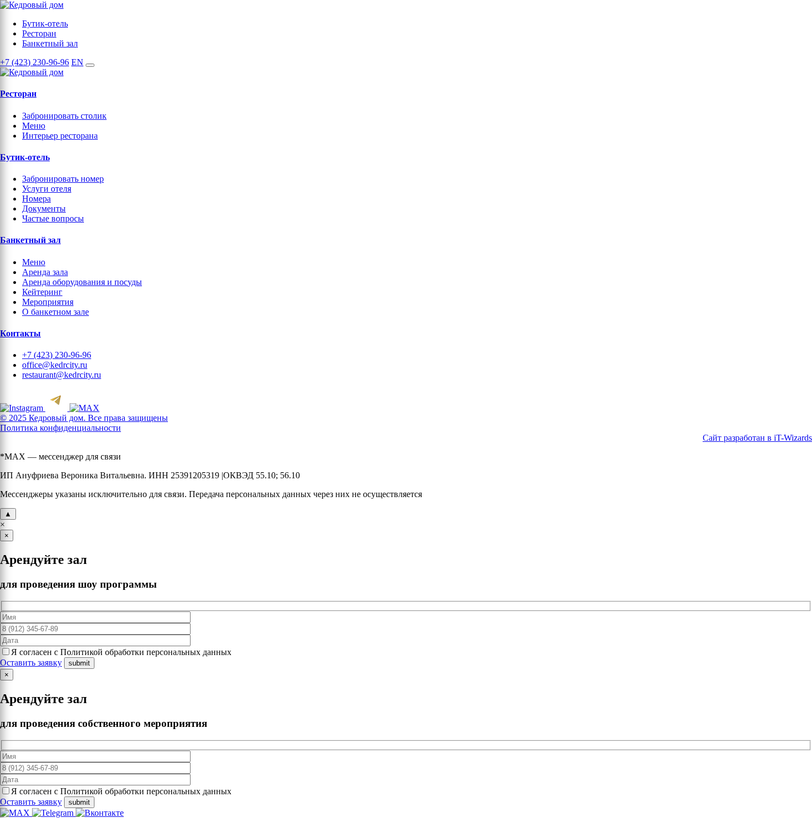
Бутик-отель (45, 23)
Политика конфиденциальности (60, 427)
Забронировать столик (64, 115)
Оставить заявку (31, 662)
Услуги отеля (46, 188)
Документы (44, 208)
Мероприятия (47, 302)
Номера (36, 198)
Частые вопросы (53, 218)
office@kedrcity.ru (54, 365)
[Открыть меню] (90, 65)
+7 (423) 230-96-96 (34, 62)
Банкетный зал (50, 43)
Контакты (20, 333)
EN (77, 62)
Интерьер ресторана (60, 135)
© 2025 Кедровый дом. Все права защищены (84, 418)
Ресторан (39, 33)
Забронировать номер (63, 178)
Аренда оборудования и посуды (82, 282)
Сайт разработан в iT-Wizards (757, 437)
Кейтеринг (42, 292)
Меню (33, 125)
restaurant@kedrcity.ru (61, 374)
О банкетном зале (55, 311)
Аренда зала (45, 272)
